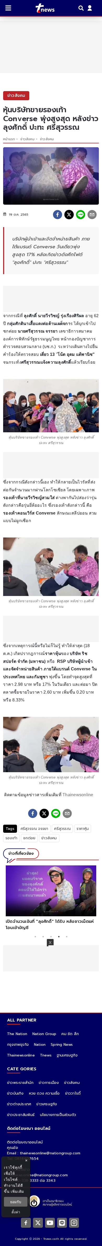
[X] (38, 1222)
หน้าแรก (9, 139)
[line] (80, 214)
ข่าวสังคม (27, 139)
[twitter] (69, 214)
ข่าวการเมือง (49, 1082)
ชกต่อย (29, 838)
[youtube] (50, 1222)
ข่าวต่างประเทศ (19, 1104)
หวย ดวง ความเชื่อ (44, 1093)
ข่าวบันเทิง (15, 1093)
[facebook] (57, 214)
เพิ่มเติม (17, 1191)
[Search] (82, 8)
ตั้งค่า (16, 1211)
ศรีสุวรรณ (62, 828)
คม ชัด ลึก (70, 1034)
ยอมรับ (15, 1201)
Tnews (46, 1055)
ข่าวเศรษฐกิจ (46, 1104)
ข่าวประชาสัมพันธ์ (21, 1115)
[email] (92, 214)
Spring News (62, 1044)
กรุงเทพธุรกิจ (18, 1044)
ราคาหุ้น (83, 828)
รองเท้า (11, 838)
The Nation (17, 1034)
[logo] (41, 8)
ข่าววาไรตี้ (73, 1093)
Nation (40, 1044)
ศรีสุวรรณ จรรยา (34, 828)
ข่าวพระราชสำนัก (20, 1082)
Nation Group (44, 1034)
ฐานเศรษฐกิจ (67, 1055)
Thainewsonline (78, 795)
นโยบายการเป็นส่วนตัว (58, 1115)
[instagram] (74, 1222)
